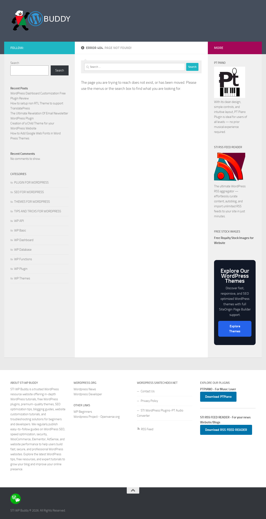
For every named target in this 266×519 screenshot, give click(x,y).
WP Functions (23, 259)
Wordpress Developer (88, 394)
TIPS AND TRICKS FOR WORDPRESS (37, 211)
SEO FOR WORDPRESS (29, 192)
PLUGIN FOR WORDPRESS (31, 182)
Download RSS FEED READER (226, 430)
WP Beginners (83, 412)
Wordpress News (85, 389)
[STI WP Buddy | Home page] (41, 20)
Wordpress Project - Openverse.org (97, 417)
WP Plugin (20, 269)
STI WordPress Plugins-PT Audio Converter (160, 413)
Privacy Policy (149, 401)
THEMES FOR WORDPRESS (32, 202)
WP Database (23, 249)
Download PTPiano (218, 397)
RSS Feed (146, 429)
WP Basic (20, 230)
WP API (19, 221)
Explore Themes (234, 328)
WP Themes (22, 278)
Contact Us (148, 391)
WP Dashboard (23, 240)
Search (14, 63)
